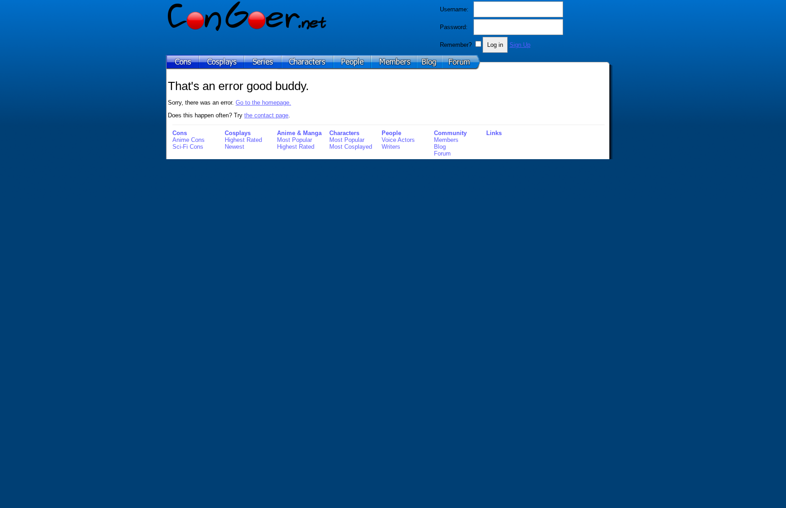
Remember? (456, 44)
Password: (454, 27)
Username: (454, 9)
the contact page (266, 115)
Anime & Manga (299, 133)
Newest (234, 146)
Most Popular (294, 139)
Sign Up (519, 44)
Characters (344, 133)
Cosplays (238, 133)
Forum (442, 153)
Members (446, 139)
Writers (391, 146)
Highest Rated (243, 139)
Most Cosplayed (350, 146)
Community (450, 133)
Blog (440, 146)
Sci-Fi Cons (187, 146)
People (391, 133)
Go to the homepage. (263, 102)
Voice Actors (398, 139)
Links (494, 133)
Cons (179, 133)
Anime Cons (188, 139)
